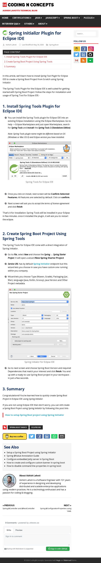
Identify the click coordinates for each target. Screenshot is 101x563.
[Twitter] (76, 54)
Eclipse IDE (36, 427)
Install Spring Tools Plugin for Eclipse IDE (26, 56)
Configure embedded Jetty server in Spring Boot (30, 459)
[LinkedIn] (83, 54)
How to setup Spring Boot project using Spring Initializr (34, 415)
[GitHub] (90, 54)
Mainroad (67, 560)
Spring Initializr (41, 263)
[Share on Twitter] (32, 436)
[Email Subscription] (76, 60)
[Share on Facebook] (39, 436)
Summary (11, 66)
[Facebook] (84, 48)
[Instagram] (91, 48)
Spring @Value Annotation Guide (23, 455)
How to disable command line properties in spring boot (34, 465)
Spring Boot (53, 45)
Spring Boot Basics (18, 427)
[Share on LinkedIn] (47, 436)
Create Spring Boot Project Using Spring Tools (29, 61)
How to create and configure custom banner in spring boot (36, 462)
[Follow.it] (90, 60)
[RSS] (83, 60)
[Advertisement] (86, 105)
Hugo (58, 560)
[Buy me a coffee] (77, 48)
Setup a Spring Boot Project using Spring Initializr (31, 452)
